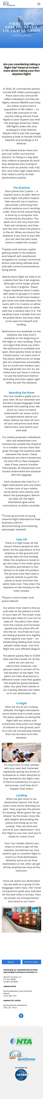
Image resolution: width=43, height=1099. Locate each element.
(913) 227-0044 (10, 1007)
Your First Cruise (30, 962)
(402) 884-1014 (10, 996)
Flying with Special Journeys (10, 962)
